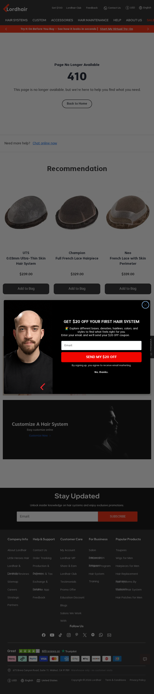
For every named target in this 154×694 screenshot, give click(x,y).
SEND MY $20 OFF (101, 357)
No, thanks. (101, 372)
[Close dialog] (145, 305)
